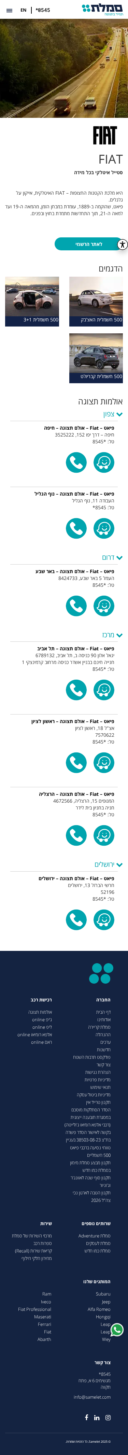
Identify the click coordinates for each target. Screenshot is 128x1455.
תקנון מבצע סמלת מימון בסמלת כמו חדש (90, 1166)
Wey (106, 1339)
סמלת (102, 9)
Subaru (103, 1294)
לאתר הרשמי (88, 244)
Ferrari (44, 1324)
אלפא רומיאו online (34, 1035)
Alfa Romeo (99, 1309)
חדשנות (104, 1050)
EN (23, 10)
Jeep (106, 1302)
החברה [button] (103, 1000)
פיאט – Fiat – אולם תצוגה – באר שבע (74, 571)
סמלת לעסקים (98, 1243)
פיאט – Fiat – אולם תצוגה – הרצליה (76, 794)
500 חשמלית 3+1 (41, 319)
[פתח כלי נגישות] (122, 244)
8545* (105, 1374)
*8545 (42, 10)
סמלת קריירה (99, 1027)
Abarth (44, 1339)
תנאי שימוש (100, 1087)
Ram (46, 1294)
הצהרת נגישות (98, 1072)
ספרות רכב (42, 1243)
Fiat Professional (34, 1309)
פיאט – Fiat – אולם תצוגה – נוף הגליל (74, 493)
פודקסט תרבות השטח (92, 1057)
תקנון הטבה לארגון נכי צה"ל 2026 (92, 1196)
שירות (46, 1224)
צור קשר (104, 1065)
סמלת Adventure (95, 1236)
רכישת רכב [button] (41, 1000)
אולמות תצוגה (40, 1012)
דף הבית (103, 1012)
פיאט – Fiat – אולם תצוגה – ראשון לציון (72, 721)
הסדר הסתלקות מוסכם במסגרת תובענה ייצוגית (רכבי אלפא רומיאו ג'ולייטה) (88, 1117)
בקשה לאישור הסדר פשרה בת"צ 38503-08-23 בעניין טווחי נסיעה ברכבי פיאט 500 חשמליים (88, 1144)
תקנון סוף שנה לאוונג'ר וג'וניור (91, 1181)
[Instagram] (105, 1415)
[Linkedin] (93, 1415)
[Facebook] (83, 1415)
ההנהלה (103, 1035)
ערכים (105, 1042)
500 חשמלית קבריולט (101, 376)
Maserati (42, 1317)
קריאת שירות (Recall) (33, 1251)
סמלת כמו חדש (98, 1251)
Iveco (46, 1302)
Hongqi (103, 1317)
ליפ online (42, 1027)
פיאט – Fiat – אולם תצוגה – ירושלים (76, 878)
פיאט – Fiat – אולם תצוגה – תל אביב (75, 648)
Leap (106, 1324)
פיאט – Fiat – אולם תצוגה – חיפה (79, 428)
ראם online (41, 1042)
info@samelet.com (92, 1397)
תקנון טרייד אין (98, 1102)
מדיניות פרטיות (98, 1080)
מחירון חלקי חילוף (37, 1258)
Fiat (47, 1332)
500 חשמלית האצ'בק (101, 319)
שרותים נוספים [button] (96, 1224)
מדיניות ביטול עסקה (94, 1095)
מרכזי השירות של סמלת (32, 1236)
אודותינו (104, 1020)
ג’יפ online (42, 1020)
